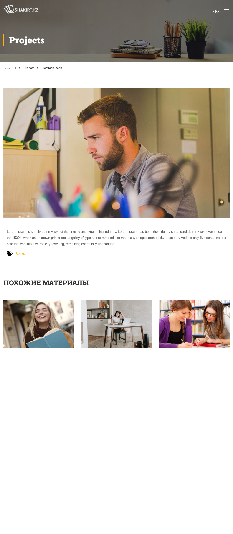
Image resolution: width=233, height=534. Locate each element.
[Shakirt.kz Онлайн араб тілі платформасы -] (20, 9)
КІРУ (216, 11)
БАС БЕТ (9, 68)
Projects (28, 68)
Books (20, 254)
